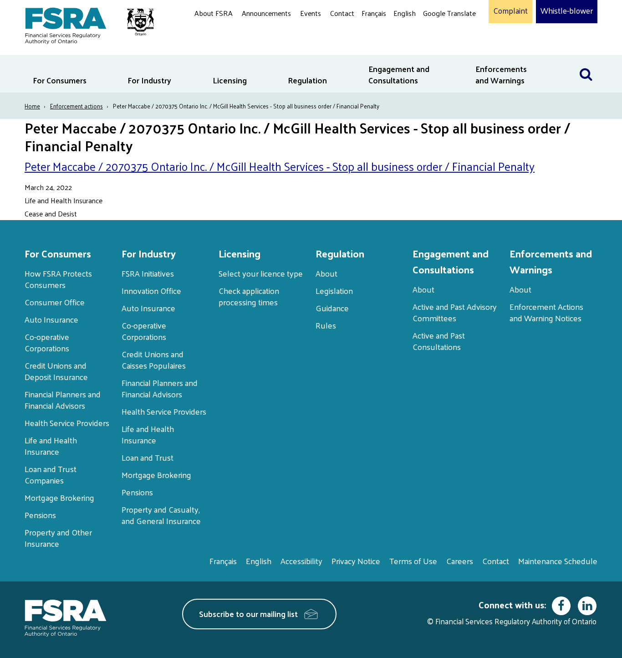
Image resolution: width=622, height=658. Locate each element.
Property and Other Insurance (58, 537)
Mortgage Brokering (59, 497)
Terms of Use (413, 560)
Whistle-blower (566, 11)
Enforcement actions (76, 106)
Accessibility (301, 560)
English (404, 13)
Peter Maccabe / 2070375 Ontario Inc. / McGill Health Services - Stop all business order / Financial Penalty (280, 166)
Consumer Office (55, 302)
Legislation (334, 290)
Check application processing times (249, 296)
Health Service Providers (67, 422)
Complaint (510, 11)
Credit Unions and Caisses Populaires (154, 359)
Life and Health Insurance (51, 445)
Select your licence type (261, 273)
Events (310, 13)
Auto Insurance (51, 319)
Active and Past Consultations (439, 340)
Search (586, 61)
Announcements (266, 13)
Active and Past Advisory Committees (455, 312)
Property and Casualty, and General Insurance (161, 515)
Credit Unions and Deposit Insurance (56, 371)
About (326, 273)
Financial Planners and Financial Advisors (63, 399)
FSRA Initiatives (148, 273)
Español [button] (437, 47)
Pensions (40, 514)
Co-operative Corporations (47, 342)
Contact (342, 13)
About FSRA (213, 13)
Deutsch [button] (438, 34)
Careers (459, 560)
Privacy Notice (355, 560)
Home (32, 106)
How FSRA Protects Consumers (58, 278)
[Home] (85, 24)
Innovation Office (151, 290)
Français (374, 13)
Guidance (332, 308)
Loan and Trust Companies (50, 474)
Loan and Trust (147, 457)
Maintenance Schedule (557, 560)
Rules (326, 325)
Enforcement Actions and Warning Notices (546, 312)
